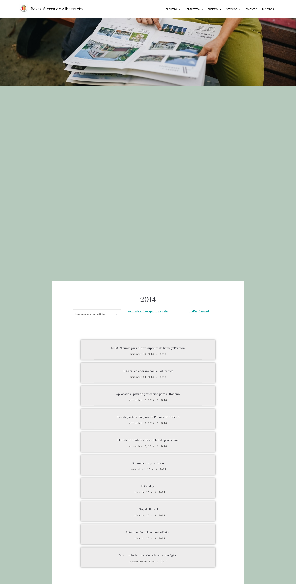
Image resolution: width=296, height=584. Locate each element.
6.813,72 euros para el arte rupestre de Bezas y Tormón (148, 348)
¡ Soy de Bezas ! (148, 509)
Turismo (213, 9)
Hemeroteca (193, 9)
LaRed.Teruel (199, 311)
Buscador (268, 9)
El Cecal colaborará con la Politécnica (148, 371)
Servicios (231, 9)
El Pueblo (171, 9)
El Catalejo (148, 486)
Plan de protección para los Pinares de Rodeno (148, 417)
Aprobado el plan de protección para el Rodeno (148, 394)
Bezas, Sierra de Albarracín (56, 9)
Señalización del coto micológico (148, 532)
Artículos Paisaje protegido (148, 311)
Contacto (251, 9)
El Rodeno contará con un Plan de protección (148, 440)
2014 (163, 354)
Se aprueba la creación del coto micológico (148, 555)
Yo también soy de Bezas (148, 463)
